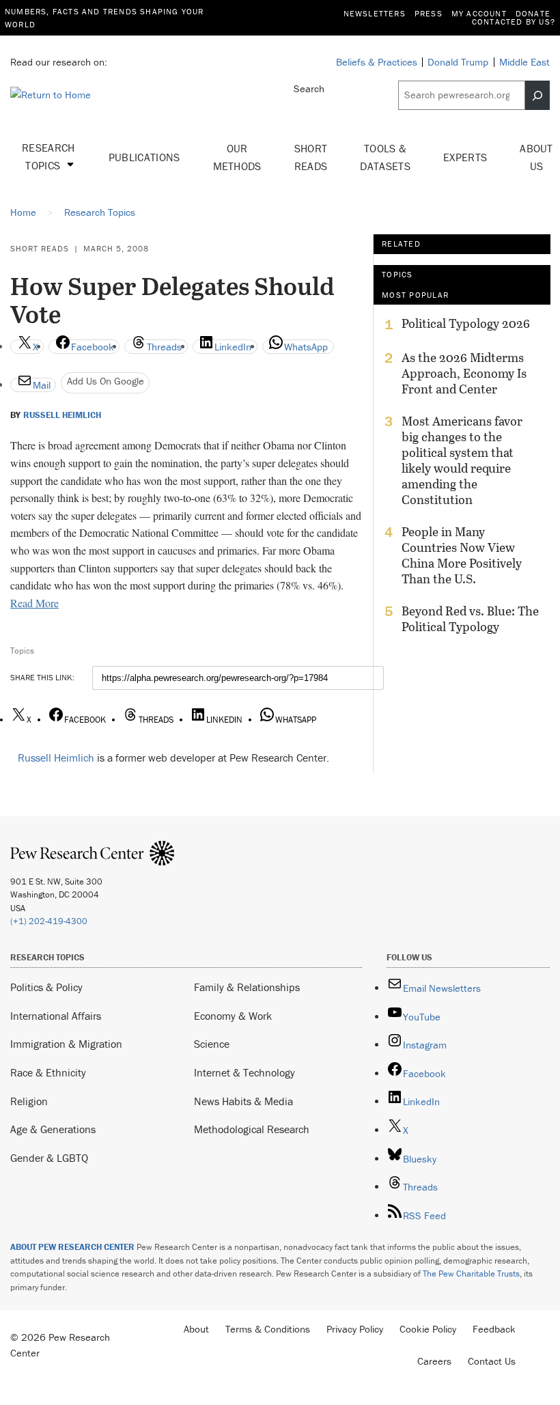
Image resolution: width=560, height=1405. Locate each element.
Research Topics (48, 156)
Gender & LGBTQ (49, 1158)
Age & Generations (53, 1129)
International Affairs (55, 1016)
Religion (29, 1101)
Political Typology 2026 (466, 324)
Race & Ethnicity (48, 1072)
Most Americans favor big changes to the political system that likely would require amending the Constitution (462, 460)
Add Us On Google (105, 380)
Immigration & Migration (66, 1044)
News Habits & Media (243, 1101)
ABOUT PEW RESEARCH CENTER (72, 1247)
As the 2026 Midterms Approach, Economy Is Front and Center (464, 373)
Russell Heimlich (62, 415)
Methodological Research (251, 1129)
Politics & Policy (46, 987)
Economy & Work (233, 1016)
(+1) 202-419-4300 (48, 921)
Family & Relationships (247, 987)
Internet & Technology (244, 1072)
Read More (34, 603)
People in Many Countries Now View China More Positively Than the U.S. (462, 555)
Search (309, 88)
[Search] (537, 95)
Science (211, 1044)
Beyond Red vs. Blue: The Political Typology (470, 619)
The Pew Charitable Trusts (471, 1273)
